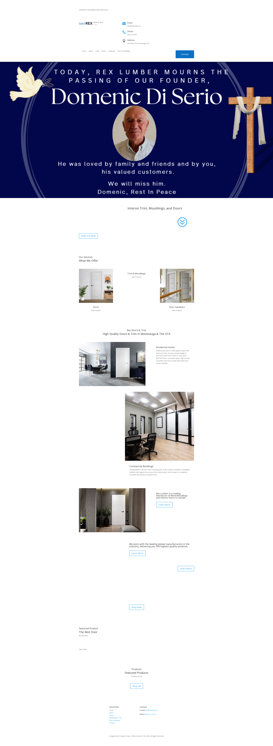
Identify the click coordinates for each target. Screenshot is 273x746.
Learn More (164, 504)
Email (129, 22)
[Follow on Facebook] (179, 13)
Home (84, 51)
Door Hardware (114, 720)
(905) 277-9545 (88, 235)
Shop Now (136, 607)
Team (97, 51)
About (91, 51)
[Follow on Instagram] (188, 13)
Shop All (136, 686)
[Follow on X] (184, 13)
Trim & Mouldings (123, 51)
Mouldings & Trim (115, 718)
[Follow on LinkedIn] (192, 13)
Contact (185, 54)
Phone (130, 31)
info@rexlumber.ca (151, 710)
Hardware (111, 51)
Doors (104, 51)
